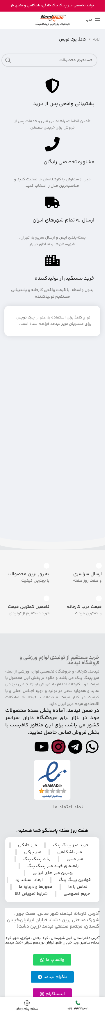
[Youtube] (41, 746)
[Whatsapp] (92, 746)
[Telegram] (75, 746)
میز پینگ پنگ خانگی (57, 5)
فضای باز (17, 5)
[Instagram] (58, 746)
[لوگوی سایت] (52, 20)
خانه (96, 39)
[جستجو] (8, 60)
